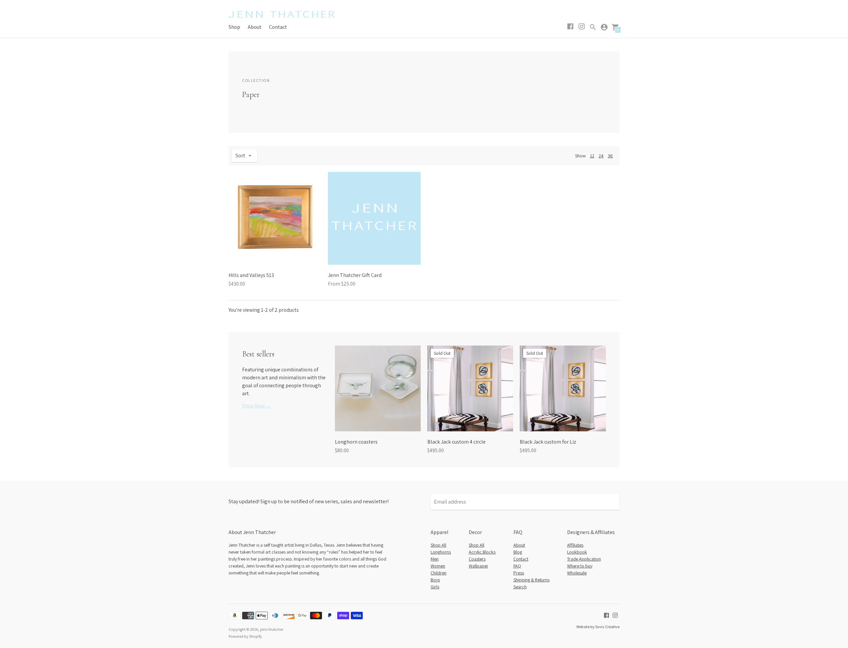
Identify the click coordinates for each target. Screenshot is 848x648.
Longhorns (441, 552)
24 (601, 156)
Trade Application (584, 559)
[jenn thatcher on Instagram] (615, 614)
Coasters (477, 559)
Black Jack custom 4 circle (456, 441)
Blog (517, 552)
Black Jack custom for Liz (548, 441)
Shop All (438, 545)
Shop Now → (256, 405)
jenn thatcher (271, 629)
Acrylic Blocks (482, 552)
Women (438, 566)
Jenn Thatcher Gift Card (355, 275)
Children (439, 573)
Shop (234, 27)
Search (520, 587)
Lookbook (577, 552)
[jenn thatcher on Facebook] (606, 614)
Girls (435, 587)
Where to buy (579, 566)
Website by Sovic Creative (597, 626)
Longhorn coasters (356, 441)
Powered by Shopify (245, 636)
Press (518, 573)
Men (435, 559)
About (254, 27)
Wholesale (577, 573)
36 (610, 156)
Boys (435, 580)
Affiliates (575, 545)
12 (592, 156)
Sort (240, 155)
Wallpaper (478, 566)
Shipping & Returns (531, 580)
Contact (278, 27)
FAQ (517, 566)
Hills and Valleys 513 (251, 275)
